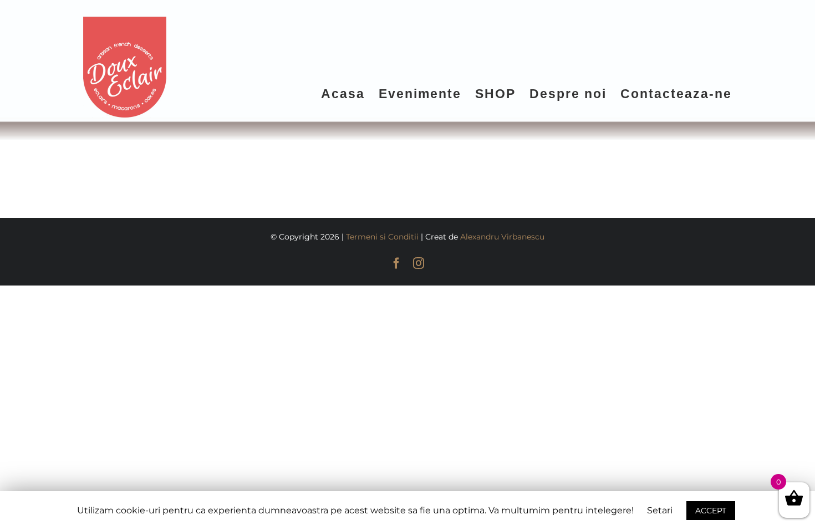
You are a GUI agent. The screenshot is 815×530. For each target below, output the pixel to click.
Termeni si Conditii (382, 237)
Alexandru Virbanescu (502, 237)
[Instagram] (418, 263)
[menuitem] (350, 93)
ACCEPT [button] (710, 511)
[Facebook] (396, 263)
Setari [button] (660, 510)
